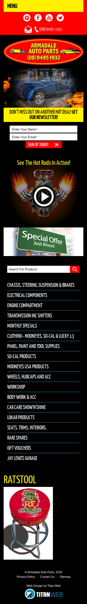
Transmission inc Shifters (29, 315)
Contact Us (47, 577)
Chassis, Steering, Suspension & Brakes (40, 285)
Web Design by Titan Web (44, 586)
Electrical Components (27, 295)
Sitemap (65, 577)
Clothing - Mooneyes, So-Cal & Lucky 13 (40, 336)
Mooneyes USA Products (28, 366)
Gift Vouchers (19, 448)
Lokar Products (21, 417)
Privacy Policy (26, 577)
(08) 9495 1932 (50, 29)
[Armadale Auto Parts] (43, 51)
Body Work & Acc (21, 397)
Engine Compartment (25, 305)
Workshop (16, 387)
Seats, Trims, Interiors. (27, 427)
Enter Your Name (24, 129)
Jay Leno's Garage (22, 458)
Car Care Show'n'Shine (26, 407)
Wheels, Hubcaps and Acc (29, 376)
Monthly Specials (22, 325)
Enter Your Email (24, 137)
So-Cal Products (21, 356)
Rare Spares (17, 438)
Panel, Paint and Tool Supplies (33, 346)
